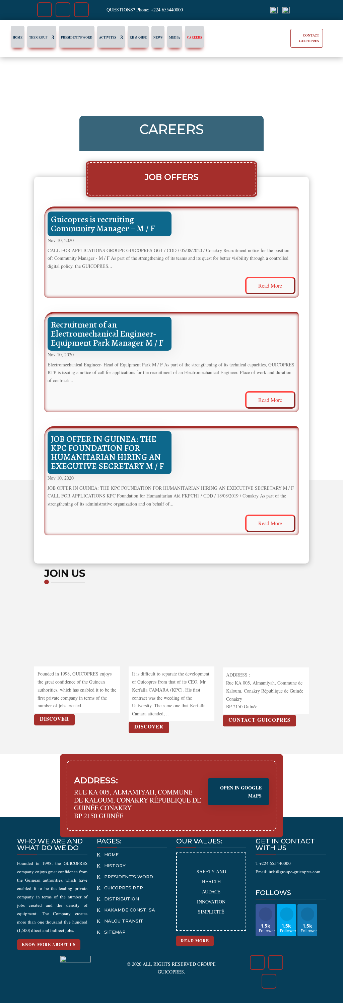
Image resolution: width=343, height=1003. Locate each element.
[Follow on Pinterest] (81, 9)
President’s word (76, 37)
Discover (54, 718)
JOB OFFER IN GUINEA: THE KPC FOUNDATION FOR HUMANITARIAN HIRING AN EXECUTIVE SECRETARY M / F (107, 452)
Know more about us (49, 944)
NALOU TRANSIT (123, 921)
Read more (195, 941)
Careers (194, 37)
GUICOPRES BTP (123, 887)
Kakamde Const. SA (129, 909)
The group (38, 37)
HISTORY (115, 865)
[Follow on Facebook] (44, 9)
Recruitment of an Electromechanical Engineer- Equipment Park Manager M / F (107, 334)
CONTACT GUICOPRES (309, 38)
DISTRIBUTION (121, 898)
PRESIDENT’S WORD (128, 876)
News (157, 37)
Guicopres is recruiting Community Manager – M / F (103, 224)
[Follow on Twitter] (62, 9)
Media (174, 37)
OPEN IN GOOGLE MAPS (241, 791)
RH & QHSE (138, 37)
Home (17, 37)
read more (270, 285)
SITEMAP (115, 932)
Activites (107, 37)
